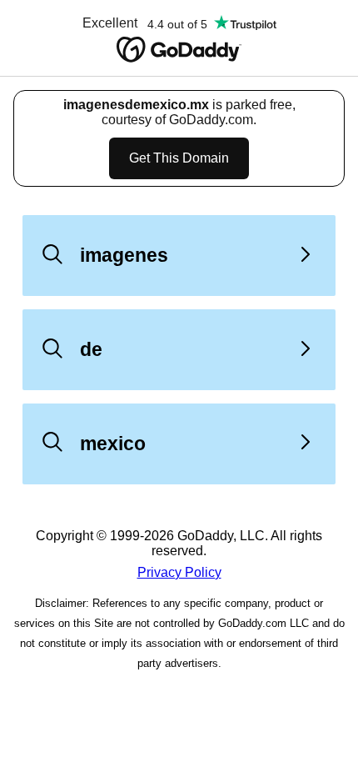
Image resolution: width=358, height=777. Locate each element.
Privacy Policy (179, 572)
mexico (113, 443)
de (91, 349)
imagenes (124, 255)
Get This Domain (179, 158)
